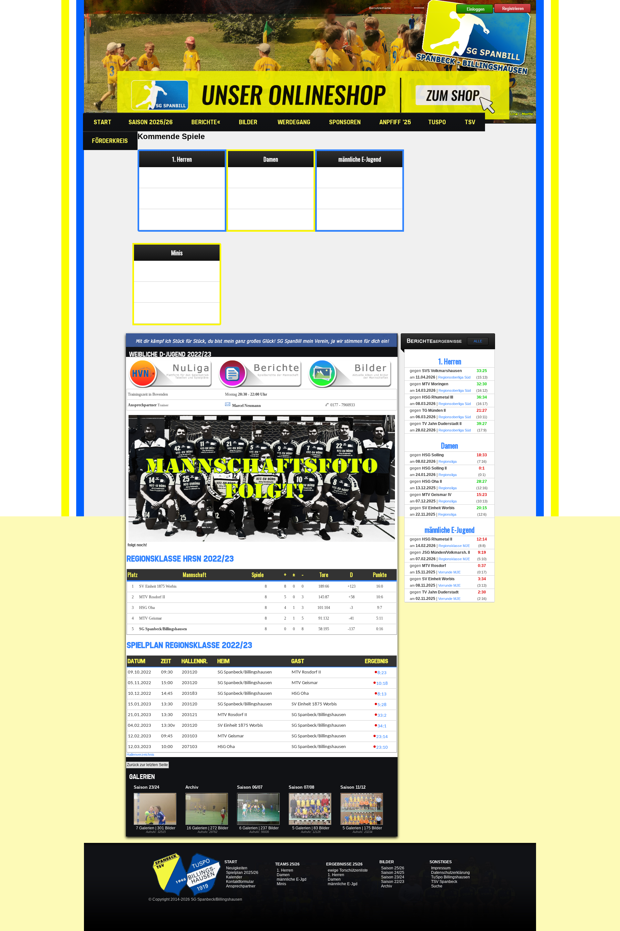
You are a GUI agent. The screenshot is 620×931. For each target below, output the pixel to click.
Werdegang (295, 122)
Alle (478, 341)
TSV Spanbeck (444, 881)
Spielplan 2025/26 (242, 872)
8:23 (382, 673)
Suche (436, 886)
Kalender (234, 877)
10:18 (382, 683)
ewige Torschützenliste (348, 870)
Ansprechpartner (240, 886)
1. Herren (285, 870)
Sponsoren (345, 122)
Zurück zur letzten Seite (147, 765)
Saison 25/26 (392, 868)
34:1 (382, 726)
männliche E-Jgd (291, 879)
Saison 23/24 (392, 877)
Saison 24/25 (392, 872)
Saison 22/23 (392, 881)
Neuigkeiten (236, 868)
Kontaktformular (240, 881)
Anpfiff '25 (395, 122)
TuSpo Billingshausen (450, 877)
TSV (471, 122)
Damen (283, 875)
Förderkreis (110, 140)
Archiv (386, 886)
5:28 (382, 705)
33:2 (382, 715)
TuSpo (438, 122)
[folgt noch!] (262, 540)
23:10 (382, 747)
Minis (281, 884)
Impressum (440, 868)
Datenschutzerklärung (450, 872)
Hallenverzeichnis (140, 754)
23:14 (382, 736)
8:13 (382, 694)
